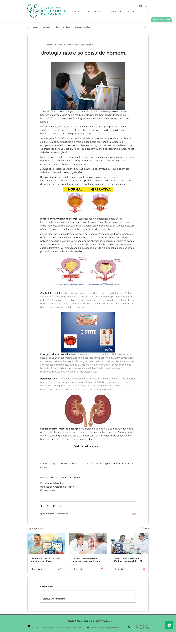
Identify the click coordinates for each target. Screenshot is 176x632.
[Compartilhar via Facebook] (41, 506)
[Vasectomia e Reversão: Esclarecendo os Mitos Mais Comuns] (129, 543)
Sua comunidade (63, 27)
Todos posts (32, 27)
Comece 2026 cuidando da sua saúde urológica (45, 559)
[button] (145, 27)
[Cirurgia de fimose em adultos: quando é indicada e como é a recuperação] (88, 543)
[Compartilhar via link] (60, 506)
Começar (47, 27)
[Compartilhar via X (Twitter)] (48, 506)
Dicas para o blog (82, 27)
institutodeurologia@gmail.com (105, 628)
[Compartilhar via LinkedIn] (54, 506)
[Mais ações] (134, 44)
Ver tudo (145, 528)
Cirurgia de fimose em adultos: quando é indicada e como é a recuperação (88, 560)
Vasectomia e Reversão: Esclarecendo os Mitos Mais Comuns (129, 559)
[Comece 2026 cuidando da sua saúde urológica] (46, 543)
